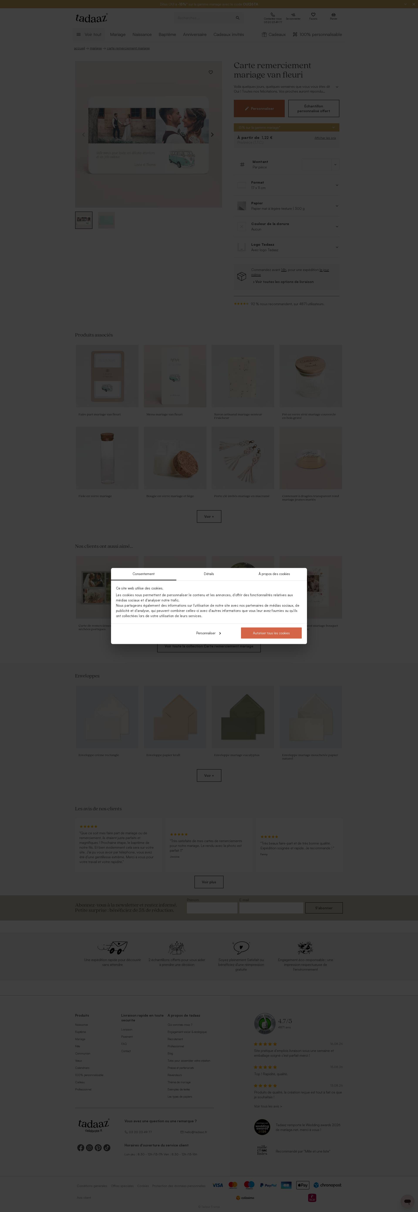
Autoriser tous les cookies (271, 633)
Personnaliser (206, 633)
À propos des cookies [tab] (274, 574)
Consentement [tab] (144, 574)
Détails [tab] (209, 574)
